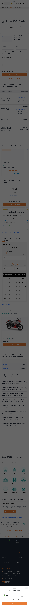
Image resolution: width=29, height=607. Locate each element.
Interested (14, 604)
